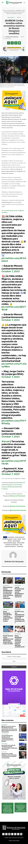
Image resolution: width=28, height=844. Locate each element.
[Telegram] (19, 42)
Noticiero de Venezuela (12, 36)
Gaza (14, 539)
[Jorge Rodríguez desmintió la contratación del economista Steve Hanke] (22, 737)
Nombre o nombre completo (14, 656)
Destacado (6, 585)
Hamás (19, 539)
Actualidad (11, 537)
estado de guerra (7, 539)
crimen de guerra (19, 537)
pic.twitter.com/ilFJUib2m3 (14, 260)
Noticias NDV (20, 542)
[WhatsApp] (15, 42)
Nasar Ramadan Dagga (10, 542)
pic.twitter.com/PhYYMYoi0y (14, 422)
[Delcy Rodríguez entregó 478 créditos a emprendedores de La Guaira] (8, 604)
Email (14, 661)
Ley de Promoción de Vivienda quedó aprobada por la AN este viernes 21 (9, 747)
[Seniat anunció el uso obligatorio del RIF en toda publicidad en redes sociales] (8, 629)
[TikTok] (12, 834)
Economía (4, 751)
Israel (23, 539)
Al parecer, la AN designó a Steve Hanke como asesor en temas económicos (9, 756)
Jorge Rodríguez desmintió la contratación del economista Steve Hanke (7, 738)
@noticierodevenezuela (18, 510)
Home (4, 10)
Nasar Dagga (16, 541)
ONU (21, 544)
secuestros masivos (10, 546)
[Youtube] (21, 834)
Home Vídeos (10, 10)
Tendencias (20, 546)
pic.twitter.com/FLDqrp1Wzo (14, 365)
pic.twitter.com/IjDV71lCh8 (14, 308)
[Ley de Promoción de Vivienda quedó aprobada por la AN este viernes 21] (20, 580)
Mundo (19, 17)
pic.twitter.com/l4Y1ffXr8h (14, 462)
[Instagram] (6, 834)
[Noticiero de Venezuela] (14, 555)
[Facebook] (8, 42)
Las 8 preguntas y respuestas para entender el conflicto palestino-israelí (20, 808)
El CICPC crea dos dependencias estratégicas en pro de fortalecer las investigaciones (20, 617)
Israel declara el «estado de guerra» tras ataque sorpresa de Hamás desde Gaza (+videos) (7, 809)
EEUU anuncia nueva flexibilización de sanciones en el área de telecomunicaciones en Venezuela (8, 592)
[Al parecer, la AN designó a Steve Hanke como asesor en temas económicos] (22, 755)
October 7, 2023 (11, 271)
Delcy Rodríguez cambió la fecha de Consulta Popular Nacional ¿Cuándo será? (20, 641)
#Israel (5, 441)
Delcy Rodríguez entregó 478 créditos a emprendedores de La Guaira (8, 616)
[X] (12, 42)
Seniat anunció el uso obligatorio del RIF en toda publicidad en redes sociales (8, 640)
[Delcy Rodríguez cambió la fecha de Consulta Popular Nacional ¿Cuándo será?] (20, 629)
